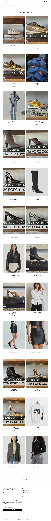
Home (4, 5)
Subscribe (12, 509)
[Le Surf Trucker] (37, 68)
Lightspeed (19, 519)
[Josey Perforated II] (37, 450)
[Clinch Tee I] (37, 411)
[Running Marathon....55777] (37, 30)
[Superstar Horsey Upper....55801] (14, 68)
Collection (10, 5)
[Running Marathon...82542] (37, 105)
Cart (45, 1)
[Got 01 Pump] (14, 220)
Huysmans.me (29, 519)
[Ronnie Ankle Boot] (14, 373)
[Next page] (29, 479)
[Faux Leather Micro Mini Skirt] (37, 335)
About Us (24, 488)
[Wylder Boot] (37, 182)
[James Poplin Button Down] (37, 297)
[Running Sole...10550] (14, 30)
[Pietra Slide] (37, 144)
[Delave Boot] (14, 144)
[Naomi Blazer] (14, 450)
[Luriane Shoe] (37, 373)
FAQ (23, 494)
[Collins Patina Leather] (14, 258)
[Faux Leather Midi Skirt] (14, 335)
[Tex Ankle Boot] (37, 258)
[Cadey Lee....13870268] (14, 411)
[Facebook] (3, 492)
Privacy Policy (25, 490)
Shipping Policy (25, 492)
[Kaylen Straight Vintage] (14, 105)
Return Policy (25, 496)
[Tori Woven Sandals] (14, 297)
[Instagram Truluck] (5, 492)
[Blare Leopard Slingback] (14, 182)
